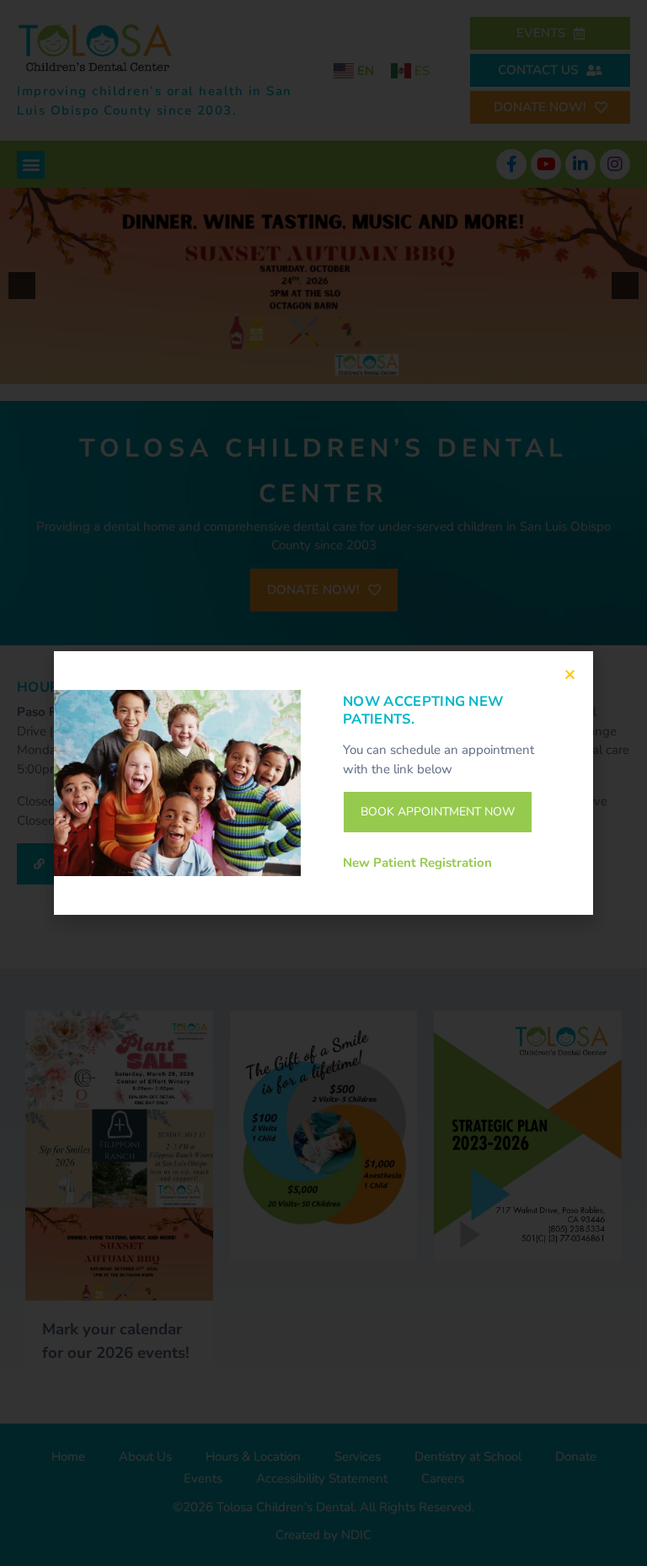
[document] (323, 783)
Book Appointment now (438, 812)
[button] (570, 674)
